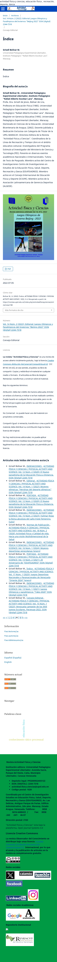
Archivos (15, 15)
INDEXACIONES (34, 466)
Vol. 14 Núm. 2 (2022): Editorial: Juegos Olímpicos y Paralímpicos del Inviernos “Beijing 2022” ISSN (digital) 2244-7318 (26, 21)
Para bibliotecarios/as (13, 640)
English (8, 662)
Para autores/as (11, 635)
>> (26, 617)
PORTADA (32, 495)
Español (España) (12, 657)
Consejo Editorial (35, 597)
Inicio (5, 15)
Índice (30, 568)
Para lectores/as (11, 631)
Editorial (31, 480)
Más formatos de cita (14, 310)
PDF (9, 269)
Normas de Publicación (38, 524)
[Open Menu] (3, 9)
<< (4, 617)
